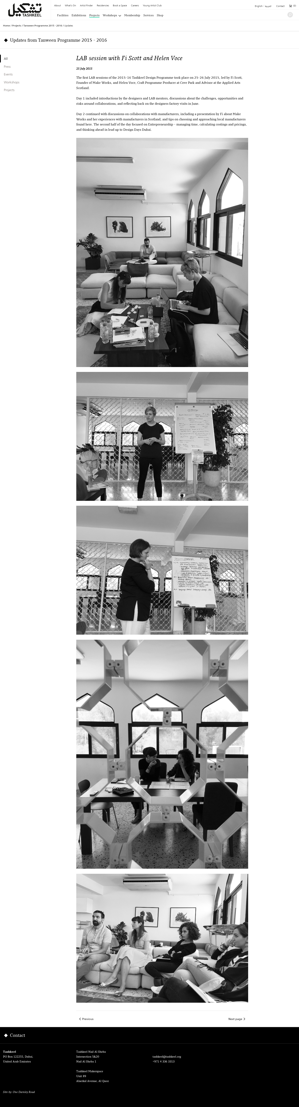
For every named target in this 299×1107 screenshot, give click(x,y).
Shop (160, 15)
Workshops (110, 15)
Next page (235, 1019)
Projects (94, 15)
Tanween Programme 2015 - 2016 (42, 26)
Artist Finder (86, 5)
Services (148, 15)
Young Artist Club (152, 5)
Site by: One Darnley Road (19, 1092)
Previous (87, 1019)
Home (6, 26)
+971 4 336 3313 (164, 1061)
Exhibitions (79, 15)
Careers (135, 5)
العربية (268, 6)
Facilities (62, 15)
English (259, 6)
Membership (132, 15)
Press (7, 66)
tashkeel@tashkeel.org (167, 1056)
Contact (280, 6)
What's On (70, 5)
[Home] (25, 10)
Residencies (103, 5)
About (57, 5)
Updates (68, 25)
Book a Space (120, 5)
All (6, 58)
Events (8, 74)
